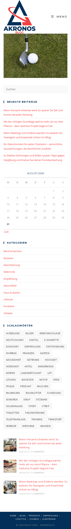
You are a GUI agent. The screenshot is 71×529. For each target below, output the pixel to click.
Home (13, 515)
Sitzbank (41, 399)
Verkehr (11, 426)
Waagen (45, 426)
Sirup (26, 399)
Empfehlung (10, 278)
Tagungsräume (35, 412)
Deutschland (14, 340)
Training (36, 419)
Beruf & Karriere (12, 251)
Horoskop (12, 366)
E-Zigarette (51, 340)
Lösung (11, 379)
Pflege (10, 386)
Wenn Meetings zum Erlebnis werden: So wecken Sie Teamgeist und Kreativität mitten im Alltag (43, 485)
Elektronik (9, 271)
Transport (55, 419)
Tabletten (12, 412)
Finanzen (28, 353)
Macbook (28, 379)
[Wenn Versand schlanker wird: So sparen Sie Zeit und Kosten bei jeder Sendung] (10, 445)
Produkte (9, 306)
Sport (32, 406)
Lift (50, 373)
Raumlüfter (33, 393)
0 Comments (37, 451)
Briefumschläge (50, 333)
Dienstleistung (12, 265)
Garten (44, 353)
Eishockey (12, 346)
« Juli (6, 231)
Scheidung (54, 393)
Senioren (12, 399)
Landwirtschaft (31, 373)
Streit (45, 406)
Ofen (56, 379)
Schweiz (8, 313)
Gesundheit (10, 285)
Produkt (25, 386)
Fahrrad (11, 353)
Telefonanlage (16, 419)
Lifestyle (8, 299)
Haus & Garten (12, 292)
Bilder (30, 333)
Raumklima (13, 393)
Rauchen (42, 386)
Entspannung (55, 346)
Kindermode (46, 366)
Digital (33, 340)
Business (8, 258)
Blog (23, 515)
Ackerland (13, 333)
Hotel (28, 366)
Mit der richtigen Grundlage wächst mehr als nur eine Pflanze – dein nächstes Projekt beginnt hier (40, 464)
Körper (10, 373)
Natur (43, 379)
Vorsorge (28, 426)
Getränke (33, 359)
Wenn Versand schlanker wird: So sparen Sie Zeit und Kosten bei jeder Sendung (40, 443)
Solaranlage (14, 406)
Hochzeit (51, 359)
